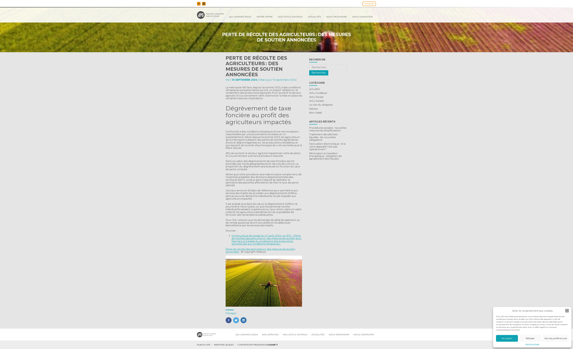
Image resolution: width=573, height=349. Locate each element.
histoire (313, 108)
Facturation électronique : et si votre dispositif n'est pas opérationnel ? (327, 146)
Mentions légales (532, 344)
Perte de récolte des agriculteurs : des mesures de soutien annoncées (260, 250)
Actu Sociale (316, 100)
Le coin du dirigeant (321, 104)
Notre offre (265, 16)
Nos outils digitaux (290, 16)
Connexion (369, 4)
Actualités (314, 16)
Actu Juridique (318, 93)
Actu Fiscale (316, 97)
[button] (567, 310)
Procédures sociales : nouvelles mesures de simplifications (327, 129)
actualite (314, 89)
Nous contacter (362, 16)
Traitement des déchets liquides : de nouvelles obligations (323, 137)
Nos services (270, 334)
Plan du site (203, 345)
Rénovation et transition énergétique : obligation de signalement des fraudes (325, 156)
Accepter (507, 338)
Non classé (315, 112)
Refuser (530, 338)
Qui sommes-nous (240, 16)
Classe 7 (272, 344)
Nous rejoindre (336, 16)
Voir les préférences (555, 338)
